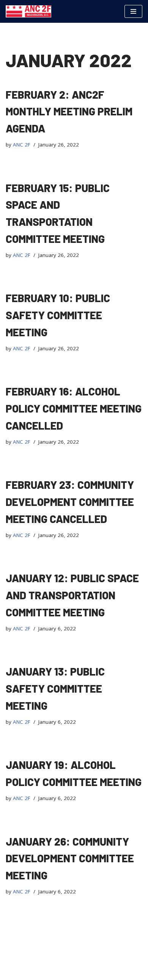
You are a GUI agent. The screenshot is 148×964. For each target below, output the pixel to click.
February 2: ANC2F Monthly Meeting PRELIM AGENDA (69, 111)
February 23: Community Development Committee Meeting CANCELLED (70, 501)
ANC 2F (21, 144)
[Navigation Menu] (133, 11)
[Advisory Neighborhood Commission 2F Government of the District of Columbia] (28, 11)
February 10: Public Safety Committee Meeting (58, 315)
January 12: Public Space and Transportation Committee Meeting (72, 595)
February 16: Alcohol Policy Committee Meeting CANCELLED (74, 408)
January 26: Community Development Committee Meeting (70, 858)
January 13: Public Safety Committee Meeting (55, 688)
